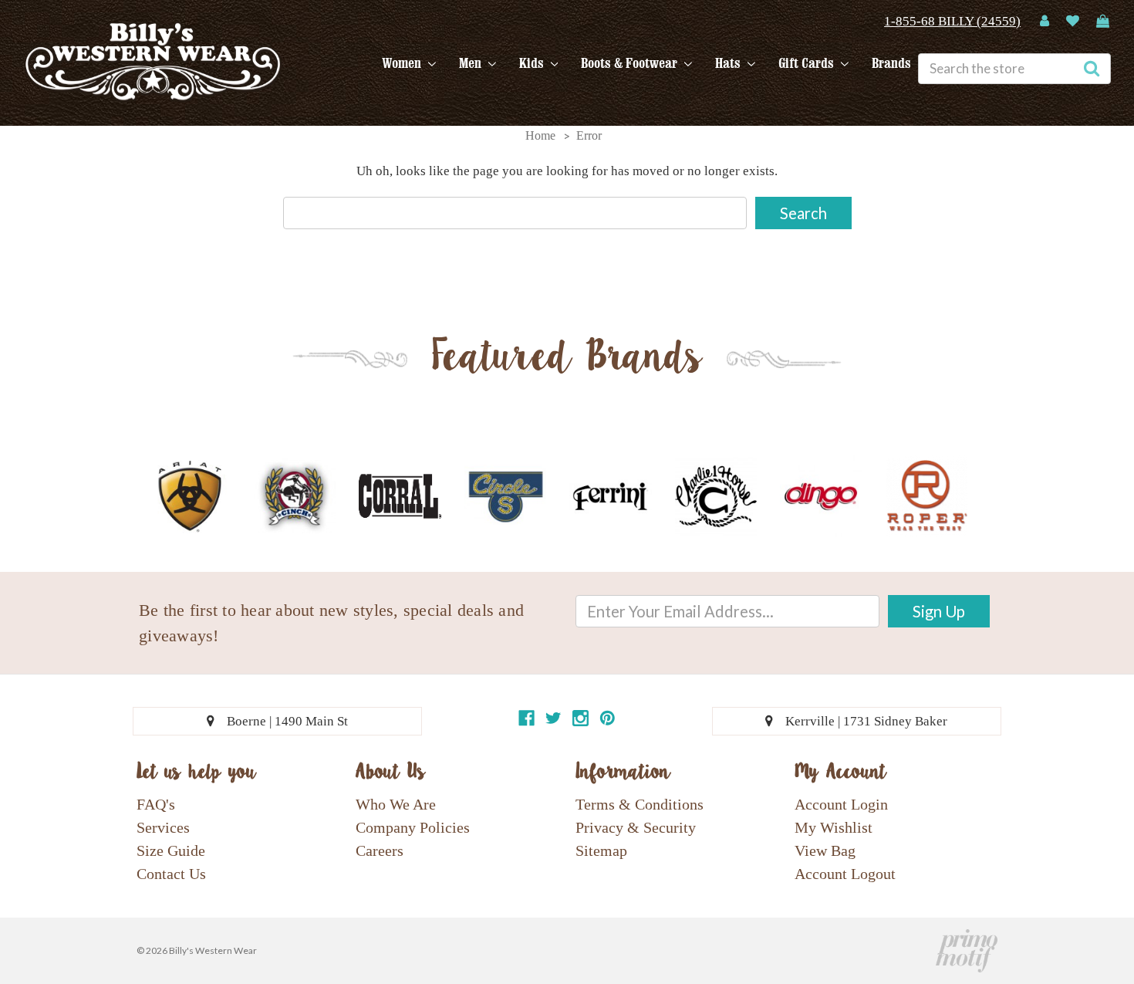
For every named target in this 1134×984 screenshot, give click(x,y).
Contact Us (171, 873)
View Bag (825, 850)
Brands (891, 63)
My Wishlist (833, 827)
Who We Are (396, 804)
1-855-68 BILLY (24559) (952, 21)
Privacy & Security (635, 827)
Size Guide (171, 850)
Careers (379, 850)
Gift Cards (807, 63)
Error (589, 135)
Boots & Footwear (630, 63)
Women (403, 63)
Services (163, 827)
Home (540, 135)
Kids (533, 63)
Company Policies (413, 827)
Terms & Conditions (639, 804)
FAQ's (156, 804)
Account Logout (845, 873)
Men (471, 63)
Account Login (841, 804)
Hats (729, 63)
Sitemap (601, 850)
